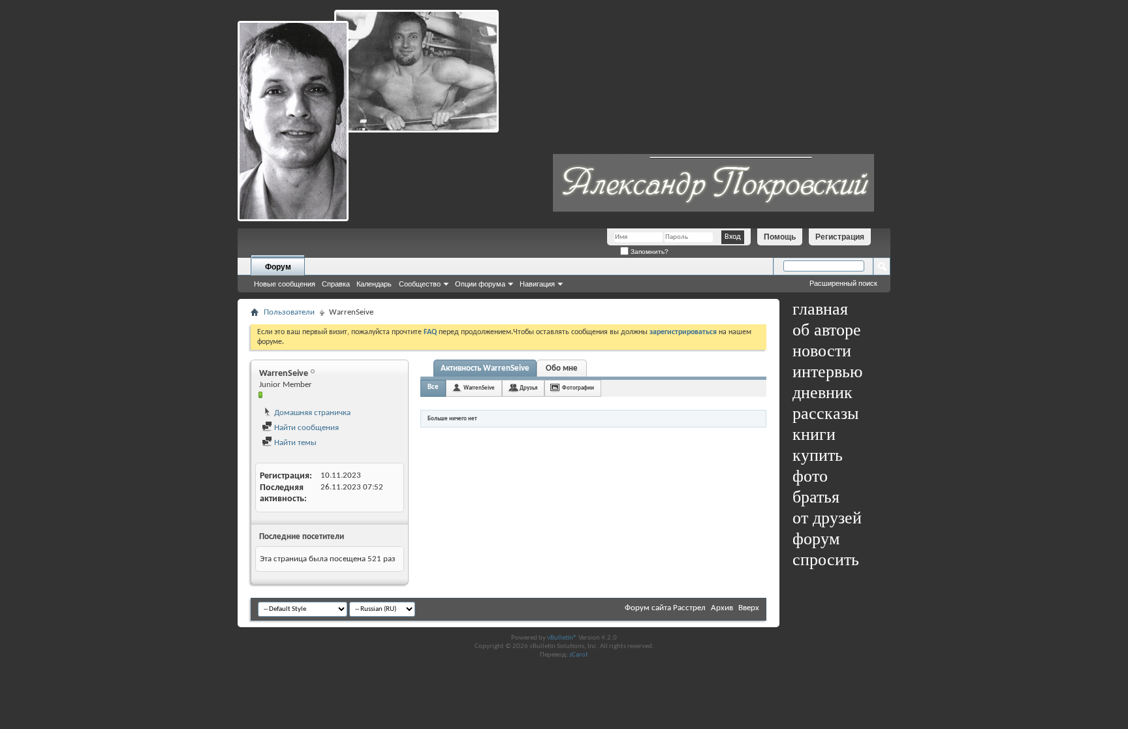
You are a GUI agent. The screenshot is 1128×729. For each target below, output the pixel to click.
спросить (825, 559)
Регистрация (839, 236)
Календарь (374, 284)
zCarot (578, 655)
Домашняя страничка (311, 413)
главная (820, 309)
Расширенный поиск (843, 283)
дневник (822, 392)
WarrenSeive (479, 388)
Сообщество (420, 284)
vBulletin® (562, 638)
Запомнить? (648, 251)
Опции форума (480, 284)
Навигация (537, 284)
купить (817, 455)
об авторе (826, 329)
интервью (827, 371)
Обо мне (562, 368)
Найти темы (294, 443)
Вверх (748, 608)
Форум (278, 266)
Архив (722, 608)
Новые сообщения (284, 284)
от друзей (827, 517)
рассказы (825, 413)
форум (815, 538)
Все (433, 387)
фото (810, 476)
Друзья (528, 388)
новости (821, 350)
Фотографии (578, 388)
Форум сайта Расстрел (665, 608)
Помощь (780, 236)
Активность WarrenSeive (485, 368)
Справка (336, 284)
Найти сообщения (305, 428)
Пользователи (289, 312)
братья (815, 497)
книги (814, 434)
